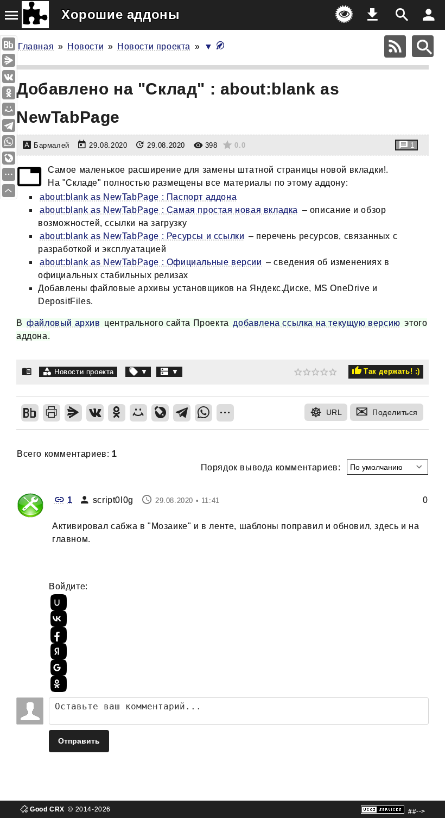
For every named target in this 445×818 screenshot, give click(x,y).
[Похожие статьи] (169, 372)
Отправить (79, 741)
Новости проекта (153, 46)
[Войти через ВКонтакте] (57, 619)
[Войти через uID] (57, 602)
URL (334, 412)
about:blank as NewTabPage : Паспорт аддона (138, 197)
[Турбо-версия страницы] (220, 46)
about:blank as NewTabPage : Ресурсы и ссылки (142, 236)
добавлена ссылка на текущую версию (316, 323)
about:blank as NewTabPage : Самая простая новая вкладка (169, 210)
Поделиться (395, 412)
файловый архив (63, 323)
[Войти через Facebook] (57, 635)
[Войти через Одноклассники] (57, 684)
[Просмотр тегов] (138, 372)
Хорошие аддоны (120, 14)
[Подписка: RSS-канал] (395, 46)
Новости (85, 46)
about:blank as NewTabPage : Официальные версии (151, 262)
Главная (36, 46)
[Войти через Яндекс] (57, 651)
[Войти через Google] (57, 667)
